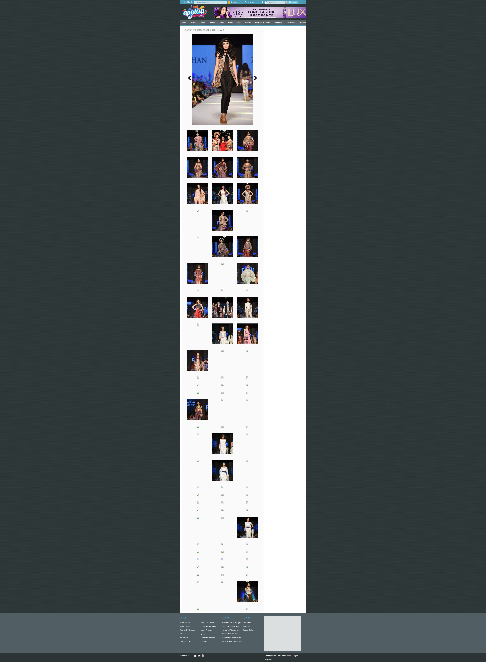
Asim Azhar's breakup (230, 634)
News (222, 23)
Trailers (193, 23)
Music (203, 23)
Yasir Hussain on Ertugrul (231, 622)
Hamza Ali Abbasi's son (230, 630)
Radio (230, 23)
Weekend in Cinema (262, 23)
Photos (212, 23)
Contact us (247, 622)
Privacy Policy (248, 630)
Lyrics (203, 634)
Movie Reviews (206, 630)
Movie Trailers (185, 626)
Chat (239, 23)
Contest (204, 641)
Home (184, 23)
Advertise (246, 626)
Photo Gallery (185, 622)
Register (234, 2)
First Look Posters (208, 622)
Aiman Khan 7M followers (231, 637)
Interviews (278, 23)
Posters (248, 23)
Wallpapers (291, 23)
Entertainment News (208, 626)
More (302, 23)
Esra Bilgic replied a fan (230, 626)
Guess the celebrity (208, 637)
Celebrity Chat (185, 641)
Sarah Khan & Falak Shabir (232, 641)
